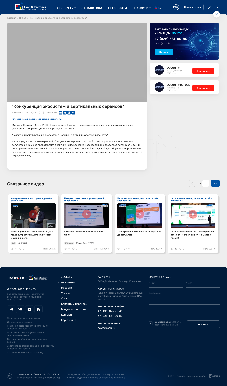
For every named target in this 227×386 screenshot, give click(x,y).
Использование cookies (19, 322)
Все (215, 183)
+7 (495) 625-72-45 (110, 311)
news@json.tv (162, 43)
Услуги (142, 8)
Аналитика (92, 8)
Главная (11, 17)
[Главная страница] (30, 6)
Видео (22, 17)
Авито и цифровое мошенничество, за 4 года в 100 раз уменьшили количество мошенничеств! (32, 234)
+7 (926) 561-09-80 (171, 39)
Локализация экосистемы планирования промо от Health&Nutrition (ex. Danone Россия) (192, 234)
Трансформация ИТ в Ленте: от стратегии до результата (139, 233)
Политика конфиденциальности (23, 318)
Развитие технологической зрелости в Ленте (84, 233)
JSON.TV (67, 8)
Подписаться (203, 71)
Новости (119, 8)
